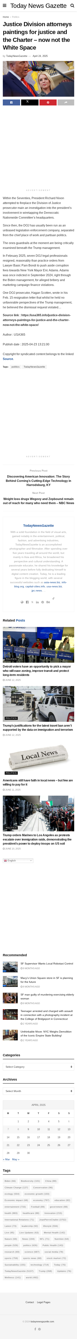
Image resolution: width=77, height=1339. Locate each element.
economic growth (37, 1194)
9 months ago (31, 968)
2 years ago (30, 1023)
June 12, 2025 (13, 680)
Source (8, 359)
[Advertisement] (38, 147)
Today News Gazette (38, 5)
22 (18, 1145)
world (32, 1277)
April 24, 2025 (40, 56)
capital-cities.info (35, 586)
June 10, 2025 (13, 848)
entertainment (15, 1207)
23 (28, 1145)
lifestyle (50, 1226)
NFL (45, 1239)
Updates (64, 1271)
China (51, 1181)
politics (15, 367)
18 (48, 1137)
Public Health (53, 1245)
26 (59, 1145)
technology (40, 1265)
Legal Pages (43, 1302)
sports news (32, 1258)
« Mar (6, 1159)
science (32, 1252)
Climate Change (16, 1187)
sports (11, 1258)
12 (59, 1129)
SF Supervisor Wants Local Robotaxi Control (47, 963)
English (11, 860)
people (11, 1245)
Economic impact (16, 1200)
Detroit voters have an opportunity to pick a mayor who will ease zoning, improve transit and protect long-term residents (37, 671)
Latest (11, 1226)
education (62, 1200)
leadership (30, 1226)
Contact (30, 1302)
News (28, 1239)
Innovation (53, 1213)
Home (6, 17)
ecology (12, 1194)
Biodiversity (30, 1181)
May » (15, 1159)
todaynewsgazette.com (42, 1321)
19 (59, 1137)
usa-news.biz (54, 586)
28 (8, 1153)
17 (38, 1137)
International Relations (19, 1220)
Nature (11, 1239)
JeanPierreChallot (52, 1220)
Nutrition (62, 1239)
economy (41, 1200)
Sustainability (15, 1265)
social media (54, 1252)
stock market (56, 1258)
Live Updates (29, 1232)
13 (69, 1129)
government (59, 1207)
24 (38, 1145)
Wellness (13, 1277)
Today (60, 1265)
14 (8, 1137)
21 (8, 1145)
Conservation (43, 1187)
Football (38, 1207)
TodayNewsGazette (16, 56)
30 (28, 1153)
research (12, 1252)
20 (69, 1137)
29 (18, 1153)
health (11, 1213)
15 (18, 1137)
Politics (15, 17)
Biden (10, 1181)
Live (9, 1232)
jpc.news (37, 590)
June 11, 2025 (13, 790)
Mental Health (54, 1232)
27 (69, 1145)
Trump (45, 1271)
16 (28, 1137)
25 (48, 1145)
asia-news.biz (52, 582)
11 (48, 1129)
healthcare (31, 1213)
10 (38, 1129)
